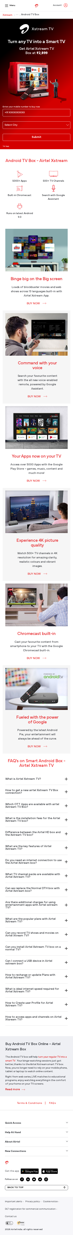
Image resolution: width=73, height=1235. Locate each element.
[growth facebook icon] (22, 1179)
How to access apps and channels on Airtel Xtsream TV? (33, 1018)
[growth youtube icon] (34, 1179)
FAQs (52, 1103)
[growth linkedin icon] (28, 1179)
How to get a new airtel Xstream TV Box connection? (31, 791)
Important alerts (13, 1201)
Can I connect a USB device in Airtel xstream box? (28, 962)
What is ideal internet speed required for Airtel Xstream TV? (32, 990)
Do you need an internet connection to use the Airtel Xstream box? (33, 861)
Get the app (12, 1171)
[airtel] (36, 5)
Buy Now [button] (33, 480)
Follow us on (11, 1179)
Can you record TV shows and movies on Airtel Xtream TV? (31, 934)
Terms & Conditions (29, 1103)
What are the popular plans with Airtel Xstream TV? (30, 920)
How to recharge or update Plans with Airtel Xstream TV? (30, 976)
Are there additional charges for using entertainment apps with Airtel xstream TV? (31, 905)
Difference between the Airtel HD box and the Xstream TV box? (33, 833)
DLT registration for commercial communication (30, 1209)
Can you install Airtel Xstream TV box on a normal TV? (33, 948)
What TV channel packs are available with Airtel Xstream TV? (32, 875)
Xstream (7, 14)
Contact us (11, 1216)
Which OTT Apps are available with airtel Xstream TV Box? (32, 805)
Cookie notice (50, 1201)
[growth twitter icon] (40, 1179)
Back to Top (15, 1187)
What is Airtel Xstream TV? (23, 779)
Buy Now (33, 303)
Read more (13, 1089)
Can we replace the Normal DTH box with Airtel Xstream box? (32, 889)
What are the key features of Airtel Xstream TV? (28, 847)
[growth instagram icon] (46, 1179)
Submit (36, 137)
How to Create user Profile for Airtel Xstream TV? (29, 1004)
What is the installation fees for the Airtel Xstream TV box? (32, 819)
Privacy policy (32, 1201)
